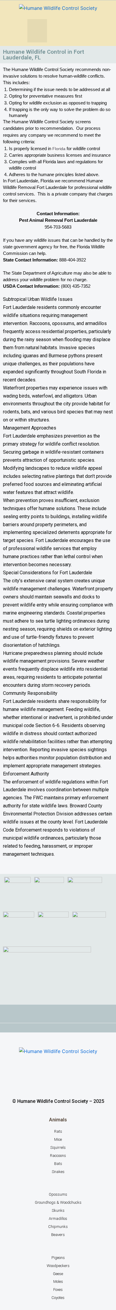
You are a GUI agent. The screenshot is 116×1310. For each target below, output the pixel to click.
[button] (37, 30)
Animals (58, 1120)
